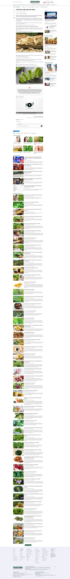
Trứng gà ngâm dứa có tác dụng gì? (31, 390)
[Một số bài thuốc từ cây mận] (18, 386)
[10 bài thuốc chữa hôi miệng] (17, 148)
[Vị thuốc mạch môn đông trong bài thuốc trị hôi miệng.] (29, 42)
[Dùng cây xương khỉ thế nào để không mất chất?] (18, 430)
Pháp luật (14, 551)
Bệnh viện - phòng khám (29, 551)
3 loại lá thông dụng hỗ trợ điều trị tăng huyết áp (33, 523)
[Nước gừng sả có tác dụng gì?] (18, 356)
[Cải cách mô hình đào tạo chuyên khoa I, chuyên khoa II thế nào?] (47, 84)
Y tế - (50, 28)
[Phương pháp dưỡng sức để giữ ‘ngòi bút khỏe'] (18, 371)
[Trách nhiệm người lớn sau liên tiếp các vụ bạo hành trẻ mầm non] (51, 67)
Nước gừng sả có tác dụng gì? (30, 353)
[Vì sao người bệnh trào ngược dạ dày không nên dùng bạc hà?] (18, 363)
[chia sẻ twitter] (14, 12)
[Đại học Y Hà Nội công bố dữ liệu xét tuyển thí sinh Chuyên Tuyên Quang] (18, 188)
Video (27, 558)
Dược (30, 4)
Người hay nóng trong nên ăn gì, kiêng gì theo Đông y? (32, 398)
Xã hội (14, 550)
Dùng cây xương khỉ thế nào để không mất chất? (33, 427)
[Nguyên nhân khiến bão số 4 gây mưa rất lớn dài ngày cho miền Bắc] (18, 174)
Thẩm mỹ (36, 561)
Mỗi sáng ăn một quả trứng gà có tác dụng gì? (33, 530)
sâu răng (22, 133)
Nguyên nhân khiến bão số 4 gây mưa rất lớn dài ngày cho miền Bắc (33, 172)
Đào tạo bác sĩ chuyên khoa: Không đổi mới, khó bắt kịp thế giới (53, 79)
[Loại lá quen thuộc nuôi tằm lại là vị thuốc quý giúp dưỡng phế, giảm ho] (18, 518)
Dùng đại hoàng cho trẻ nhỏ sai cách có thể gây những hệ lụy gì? (33, 253)
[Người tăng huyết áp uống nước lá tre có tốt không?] (18, 437)
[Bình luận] (14, 18)
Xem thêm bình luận (18, 121)
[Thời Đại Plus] (52, 2)
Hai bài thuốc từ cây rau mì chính (30, 420)
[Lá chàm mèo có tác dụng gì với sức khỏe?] (18, 481)
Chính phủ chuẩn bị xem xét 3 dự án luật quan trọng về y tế (53, 31)
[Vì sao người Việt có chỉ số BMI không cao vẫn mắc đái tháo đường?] (47, 26)
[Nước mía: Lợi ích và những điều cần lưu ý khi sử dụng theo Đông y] (18, 328)
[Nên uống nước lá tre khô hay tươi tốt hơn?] (18, 342)
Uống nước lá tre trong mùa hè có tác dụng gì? (33, 501)
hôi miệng (23, 18)
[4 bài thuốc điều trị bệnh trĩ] (18, 335)
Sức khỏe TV (24, 4)
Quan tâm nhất (18, 119)
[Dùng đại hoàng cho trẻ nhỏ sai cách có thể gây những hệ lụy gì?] (18, 255)
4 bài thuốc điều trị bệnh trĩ (29, 332)
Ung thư (36, 557)
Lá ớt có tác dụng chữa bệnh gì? (30, 310)
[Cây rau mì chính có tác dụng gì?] (18, 474)
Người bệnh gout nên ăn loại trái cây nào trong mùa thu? (50, 45)
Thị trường (52, 4)
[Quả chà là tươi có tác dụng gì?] (18, 284)
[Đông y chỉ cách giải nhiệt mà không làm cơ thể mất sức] (18, 489)
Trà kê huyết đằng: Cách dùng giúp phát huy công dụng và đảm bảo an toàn (33, 457)
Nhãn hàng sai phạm (53, 551)
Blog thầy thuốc (49, 62)
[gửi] (41, 126)
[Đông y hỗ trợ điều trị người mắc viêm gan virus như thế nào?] (18, 262)
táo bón (20, 21)
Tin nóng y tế (14, 555)
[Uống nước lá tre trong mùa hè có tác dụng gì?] (18, 504)
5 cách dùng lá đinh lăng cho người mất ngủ (32, 230)
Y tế (15, 4)
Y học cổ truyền (33, 4)
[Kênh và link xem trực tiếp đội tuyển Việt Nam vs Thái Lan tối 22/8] (18, 167)
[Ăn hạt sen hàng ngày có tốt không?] (18, 416)
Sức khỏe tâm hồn (37, 556)
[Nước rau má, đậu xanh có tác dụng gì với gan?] (18, 219)
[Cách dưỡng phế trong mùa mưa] (18, 240)
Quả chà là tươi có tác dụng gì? (30, 282)
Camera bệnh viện (15, 560)
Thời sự (17, 4)
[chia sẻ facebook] (14, 10)
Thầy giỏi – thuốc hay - (27, 196)
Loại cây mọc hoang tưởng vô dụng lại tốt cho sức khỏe (33, 494)
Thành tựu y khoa (15, 556)
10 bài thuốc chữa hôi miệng (17, 152)
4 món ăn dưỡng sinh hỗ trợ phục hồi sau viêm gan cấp (33, 210)
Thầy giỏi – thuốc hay (29, 550)
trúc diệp (30, 133)
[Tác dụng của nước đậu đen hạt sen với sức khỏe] (18, 349)
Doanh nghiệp (52, 552)
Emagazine (28, 557)
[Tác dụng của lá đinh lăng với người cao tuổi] (18, 248)
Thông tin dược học (22, 557)
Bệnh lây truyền (44, 560)
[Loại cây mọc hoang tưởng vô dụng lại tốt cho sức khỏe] (18, 496)
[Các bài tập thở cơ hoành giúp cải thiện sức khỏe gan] (47, 52)
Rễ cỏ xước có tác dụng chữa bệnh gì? (31, 202)
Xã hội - (25, 173)
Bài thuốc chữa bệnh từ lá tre (29, 537)
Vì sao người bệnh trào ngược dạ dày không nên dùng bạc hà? (33, 362)
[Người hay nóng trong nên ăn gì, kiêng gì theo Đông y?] (18, 400)
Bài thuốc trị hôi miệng (26, 152)
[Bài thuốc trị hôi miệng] (28, 148)
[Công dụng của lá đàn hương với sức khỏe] (18, 226)
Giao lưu (21, 552)
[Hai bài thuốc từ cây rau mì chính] (18, 423)
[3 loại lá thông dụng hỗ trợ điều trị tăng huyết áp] (18, 526)
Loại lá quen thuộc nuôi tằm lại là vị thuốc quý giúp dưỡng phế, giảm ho (33, 516)
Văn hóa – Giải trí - (26, 160)
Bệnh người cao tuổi (37, 550)
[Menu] (55, 4)
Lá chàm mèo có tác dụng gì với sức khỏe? (32, 478)
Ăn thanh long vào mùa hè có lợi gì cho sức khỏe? (33, 375)
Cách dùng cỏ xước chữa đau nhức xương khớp (33, 194)
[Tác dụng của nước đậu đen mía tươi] (18, 270)
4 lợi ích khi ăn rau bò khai (29, 318)
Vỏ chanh (19, 65)
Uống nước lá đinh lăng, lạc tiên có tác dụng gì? (33, 406)
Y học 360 (27, 4)
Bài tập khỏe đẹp (37, 562)
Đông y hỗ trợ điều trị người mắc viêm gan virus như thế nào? (33, 260)
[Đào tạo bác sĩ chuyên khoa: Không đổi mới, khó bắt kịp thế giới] (47, 78)
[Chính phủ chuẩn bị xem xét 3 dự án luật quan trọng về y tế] (47, 31)
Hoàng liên (19, 55)
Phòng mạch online (48, 4)
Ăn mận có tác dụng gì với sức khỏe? (31, 464)
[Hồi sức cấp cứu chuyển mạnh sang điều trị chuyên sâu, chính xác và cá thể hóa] (51, 15)
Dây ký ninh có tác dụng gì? (29, 289)
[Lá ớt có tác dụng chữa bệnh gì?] (18, 313)
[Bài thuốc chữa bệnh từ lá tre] (18, 540)
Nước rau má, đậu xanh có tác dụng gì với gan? (33, 216)
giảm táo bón (26, 133)
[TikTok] (53, 566)
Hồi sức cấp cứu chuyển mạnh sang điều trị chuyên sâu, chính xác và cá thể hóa (50, 20)
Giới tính (37, 4)
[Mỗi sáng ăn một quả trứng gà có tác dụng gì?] (18, 533)
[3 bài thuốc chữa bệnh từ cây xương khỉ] (18, 445)
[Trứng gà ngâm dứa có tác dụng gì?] (18, 393)
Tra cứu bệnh (20, 4)
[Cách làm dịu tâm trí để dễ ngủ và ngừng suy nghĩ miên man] (47, 57)
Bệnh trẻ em (36, 555)
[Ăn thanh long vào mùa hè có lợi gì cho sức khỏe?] (18, 378)
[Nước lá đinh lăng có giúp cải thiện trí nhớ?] (18, 277)
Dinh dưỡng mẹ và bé (44, 550)
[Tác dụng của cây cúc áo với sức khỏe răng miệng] (18, 299)
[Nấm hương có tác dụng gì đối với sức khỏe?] (18, 306)
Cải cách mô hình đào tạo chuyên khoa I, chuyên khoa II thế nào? (53, 84)
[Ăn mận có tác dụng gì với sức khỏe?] (18, 467)
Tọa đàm (21, 551)
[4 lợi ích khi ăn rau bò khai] (18, 321)
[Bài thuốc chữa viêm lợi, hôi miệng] (38, 139)
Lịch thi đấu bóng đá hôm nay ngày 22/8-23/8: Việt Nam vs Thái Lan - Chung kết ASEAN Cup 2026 (33, 158)
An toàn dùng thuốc (22, 556)
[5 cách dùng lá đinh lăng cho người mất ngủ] (18, 233)
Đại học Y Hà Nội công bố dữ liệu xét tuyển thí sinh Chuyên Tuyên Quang (33, 186)
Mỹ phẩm (36, 560)
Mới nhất (22, 119)
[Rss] (55, 566)
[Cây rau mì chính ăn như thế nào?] (18, 511)
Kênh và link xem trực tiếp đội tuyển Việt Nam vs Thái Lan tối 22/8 (33, 165)
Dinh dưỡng (40, 4)
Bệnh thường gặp (37, 551)
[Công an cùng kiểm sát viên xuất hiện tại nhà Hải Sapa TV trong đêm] (18, 181)
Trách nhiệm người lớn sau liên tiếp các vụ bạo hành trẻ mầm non (51, 72)
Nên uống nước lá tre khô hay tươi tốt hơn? (32, 339)
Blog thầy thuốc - (52, 80)
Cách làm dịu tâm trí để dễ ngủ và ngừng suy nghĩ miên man (53, 57)
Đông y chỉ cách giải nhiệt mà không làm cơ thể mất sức (33, 487)
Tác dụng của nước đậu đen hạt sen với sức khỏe (33, 346)
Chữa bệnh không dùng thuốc (29, 554)
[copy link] (14, 13)
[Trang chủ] (13, 5)
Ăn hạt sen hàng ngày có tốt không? (31, 413)
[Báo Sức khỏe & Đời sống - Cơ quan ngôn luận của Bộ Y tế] (35, 1)
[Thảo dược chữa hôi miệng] (28, 139)
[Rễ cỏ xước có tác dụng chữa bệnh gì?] (18, 205)
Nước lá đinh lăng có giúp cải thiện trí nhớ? (32, 274)
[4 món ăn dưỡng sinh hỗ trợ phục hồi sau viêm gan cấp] (18, 212)
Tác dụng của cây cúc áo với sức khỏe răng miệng (33, 296)
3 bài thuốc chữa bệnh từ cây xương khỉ (31, 442)
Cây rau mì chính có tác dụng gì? (30, 471)
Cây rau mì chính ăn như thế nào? (30, 508)
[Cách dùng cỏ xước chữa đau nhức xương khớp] (18, 197)
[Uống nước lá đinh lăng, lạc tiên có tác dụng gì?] (18, 409)
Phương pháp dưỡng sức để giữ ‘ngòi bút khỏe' (33, 368)
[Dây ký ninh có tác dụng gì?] (18, 292)
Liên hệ (54, 568)
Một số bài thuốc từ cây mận (29, 383)
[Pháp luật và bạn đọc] (48, 2)
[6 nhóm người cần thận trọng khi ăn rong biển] (18, 452)
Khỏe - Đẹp (43, 4)
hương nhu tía (34, 133)
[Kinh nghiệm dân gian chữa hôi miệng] (38, 148)
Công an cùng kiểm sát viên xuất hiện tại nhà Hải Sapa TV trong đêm (33, 179)
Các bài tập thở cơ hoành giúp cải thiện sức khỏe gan (53, 52)
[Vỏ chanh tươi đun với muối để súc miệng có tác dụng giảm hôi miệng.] (29, 75)
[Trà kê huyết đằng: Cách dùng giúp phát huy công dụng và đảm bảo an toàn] (18, 459)
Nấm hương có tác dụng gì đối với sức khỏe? (32, 303)
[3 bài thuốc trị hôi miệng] (17, 139)
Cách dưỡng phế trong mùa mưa (30, 237)
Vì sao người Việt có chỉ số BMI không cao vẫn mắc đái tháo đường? (53, 26)
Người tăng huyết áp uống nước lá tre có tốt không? (32, 435)
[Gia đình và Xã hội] (44, 2)
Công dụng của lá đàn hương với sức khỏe (32, 223)
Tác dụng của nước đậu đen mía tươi (31, 267)
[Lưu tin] (14, 15)
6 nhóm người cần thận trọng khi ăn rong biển (32, 449)
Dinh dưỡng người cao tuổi (45, 551)
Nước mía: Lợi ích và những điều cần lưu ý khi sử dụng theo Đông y (33, 326)
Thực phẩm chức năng (45, 555)
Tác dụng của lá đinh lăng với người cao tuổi (32, 245)
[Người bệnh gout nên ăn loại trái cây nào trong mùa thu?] (51, 40)
